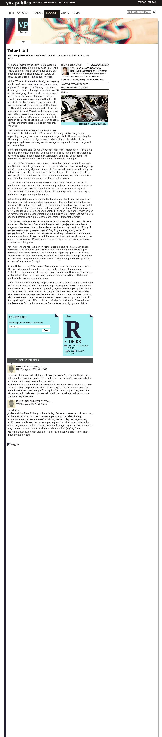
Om (149, 2)
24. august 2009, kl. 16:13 (33, 404)
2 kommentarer (100, 64)
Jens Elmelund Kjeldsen (85, 67)
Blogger (52, 12)
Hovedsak (65, 84)
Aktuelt (23, 12)
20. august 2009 (72, 64)
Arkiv (65, 12)
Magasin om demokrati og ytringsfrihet (55, 2)
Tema (76, 12)
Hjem (10, 12)
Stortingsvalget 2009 (80, 87)
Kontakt (141, 2)
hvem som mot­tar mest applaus (32, 85)
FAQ (154, 2)
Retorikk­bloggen (80, 84)
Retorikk (65, 87)
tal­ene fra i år (34, 81)
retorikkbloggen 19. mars (38, 76)
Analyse (37, 12)
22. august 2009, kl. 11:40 (33, 369)
